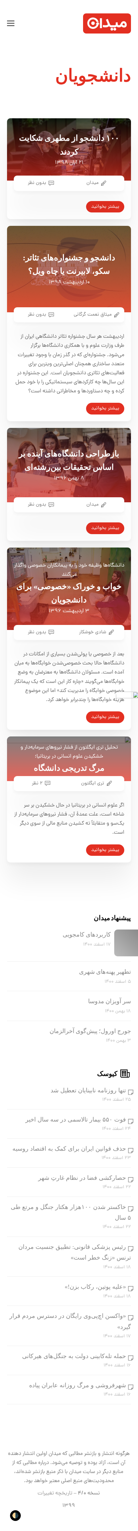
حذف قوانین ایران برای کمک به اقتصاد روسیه (69, 1148)
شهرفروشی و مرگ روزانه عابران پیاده (77, 1385)
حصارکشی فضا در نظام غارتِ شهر (82, 1177)
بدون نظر (37, 183)
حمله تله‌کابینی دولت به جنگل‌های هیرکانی (74, 1356)
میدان (92, 183)
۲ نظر (37, 783)
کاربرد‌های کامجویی (87, 934)
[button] (10, 23)
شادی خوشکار (92, 632)
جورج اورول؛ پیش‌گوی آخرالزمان (90, 1031)
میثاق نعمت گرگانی (93, 314)
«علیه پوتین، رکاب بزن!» (95, 1286)
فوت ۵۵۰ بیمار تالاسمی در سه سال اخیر (75, 1119)
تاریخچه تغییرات (55, 1493)
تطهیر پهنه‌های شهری (105, 971)
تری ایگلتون (92, 783)
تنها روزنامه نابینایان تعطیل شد (88, 1090)
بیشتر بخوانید (105, 206)
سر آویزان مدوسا (109, 1001)
